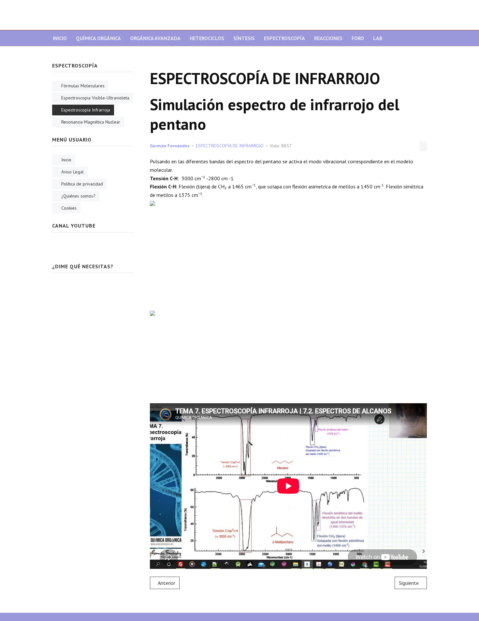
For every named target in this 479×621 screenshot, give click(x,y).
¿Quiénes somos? (78, 196)
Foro (358, 38)
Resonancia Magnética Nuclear (90, 122)
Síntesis (244, 38)
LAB (378, 38)
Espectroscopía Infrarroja (85, 110)
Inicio (60, 38)
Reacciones (328, 38)
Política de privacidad (82, 184)
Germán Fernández (170, 146)
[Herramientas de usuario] (423, 146)
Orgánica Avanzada (155, 38)
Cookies (69, 208)
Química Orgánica (98, 38)
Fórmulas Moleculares (83, 86)
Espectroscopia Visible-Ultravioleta (95, 98)
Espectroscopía (284, 38)
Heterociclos (207, 38)
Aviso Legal (72, 172)
